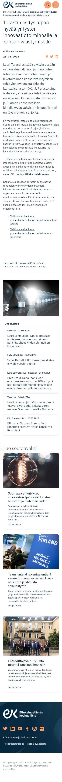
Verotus (11, 330)
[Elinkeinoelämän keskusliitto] (23, 713)
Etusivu (7, 11)
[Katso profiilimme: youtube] (20, 728)
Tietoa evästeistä (37, 743)
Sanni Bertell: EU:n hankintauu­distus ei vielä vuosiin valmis (30, 361)
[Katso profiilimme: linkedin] (12, 728)
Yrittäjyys (11, 538)
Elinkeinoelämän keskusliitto (17, 4)
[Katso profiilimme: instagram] (34, 728)
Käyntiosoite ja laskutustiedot (20, 737)
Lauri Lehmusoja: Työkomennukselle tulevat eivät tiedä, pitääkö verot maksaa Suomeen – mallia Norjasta (30, 405)
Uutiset (16, 11)
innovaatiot (10, 263)
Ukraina (32, 372)
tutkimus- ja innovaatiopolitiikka (24, 266)
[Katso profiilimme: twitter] (5, 728)
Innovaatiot (19, 418)
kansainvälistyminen (32, 263)
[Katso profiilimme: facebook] (27, 728)
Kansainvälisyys (16, 372)
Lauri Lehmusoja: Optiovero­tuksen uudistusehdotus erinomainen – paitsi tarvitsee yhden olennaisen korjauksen (29, 341)
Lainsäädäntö (15, 355)
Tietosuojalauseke (13, 743)
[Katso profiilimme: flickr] (41, 728)
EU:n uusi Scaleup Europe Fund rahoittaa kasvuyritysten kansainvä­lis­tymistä (30, 427)
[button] (47, 4)
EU (8, 418)
